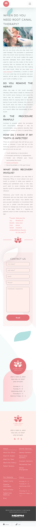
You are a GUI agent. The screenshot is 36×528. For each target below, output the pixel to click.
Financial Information (7, 485)
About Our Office (9, 452)
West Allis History (9, 462)
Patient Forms (8, 481)
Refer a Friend (8, 489)
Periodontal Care (25, 464)
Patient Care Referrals (7, 494)
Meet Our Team (8, 459)
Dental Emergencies (23, 468)
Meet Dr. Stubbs (9, 456)
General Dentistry (25, 452)
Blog (4, 498)
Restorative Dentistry (23, 456)
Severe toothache (12, 162)
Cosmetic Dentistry (26, 461)
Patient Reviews (8, 466)
